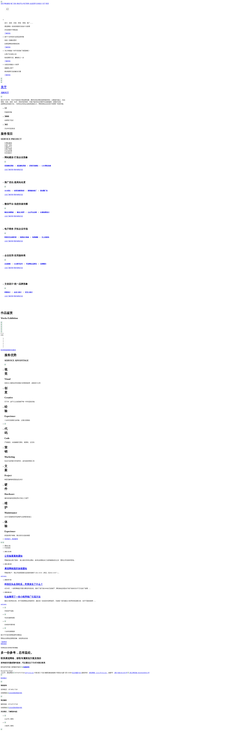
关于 (43, 3)
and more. (4, 576)
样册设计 (7, 292)
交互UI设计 (29, 292)
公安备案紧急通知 (13, 556)
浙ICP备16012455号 (120, 673)
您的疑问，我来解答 (11, 539)
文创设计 (39, 3)
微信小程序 (20, 212)
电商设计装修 (24, 237)
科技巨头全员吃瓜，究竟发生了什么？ (23, 584)
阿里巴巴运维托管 (10, 237)
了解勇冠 (4, 642)
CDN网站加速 (46, 165)
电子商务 (26, 3)
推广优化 (13, 3)
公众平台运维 (32, 212)
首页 (2, 3)
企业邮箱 (7, 264)
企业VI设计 (18, 292)
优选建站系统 (9, 165)
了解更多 (7, 33)
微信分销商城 (9, 212)
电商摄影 (35, 237)
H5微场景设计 (45, 212)
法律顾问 (43, 264)
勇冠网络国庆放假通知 (15, 568)
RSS (79, 673)
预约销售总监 (18, 169)
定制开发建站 (33, 165)
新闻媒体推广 (32, 190)
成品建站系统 (21, 165)
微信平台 (20, 3)
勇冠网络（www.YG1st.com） (98, 673)
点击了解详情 (9, 169)
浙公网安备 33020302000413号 (139, 673)
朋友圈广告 (44, 190)
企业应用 (33, 3)
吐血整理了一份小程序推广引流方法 (22, 596)
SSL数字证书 (18, 264)
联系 (47, 3)
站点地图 (75, 673)
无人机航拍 (45, 237)
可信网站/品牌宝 (31, 264)
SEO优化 (7, 190)
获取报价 (4, 644)
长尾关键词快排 (19, 190)
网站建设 (7, 3)
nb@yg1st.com (29, 673)
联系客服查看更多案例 (8, 350)
